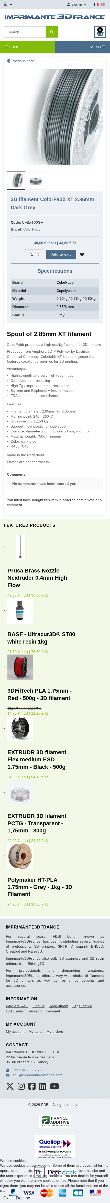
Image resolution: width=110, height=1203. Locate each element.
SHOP (13, 47)
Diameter (20, 307)
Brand (17, 282)
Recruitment (58, 1006)
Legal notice (82, 1006)
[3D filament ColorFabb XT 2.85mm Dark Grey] (55, 117)
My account (15, 1031)
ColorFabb (31, 229)
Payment (53, 1011)
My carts (35, 1031)
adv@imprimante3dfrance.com (35, 1075)
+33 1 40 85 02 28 (25, 1070)
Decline (23, 1198)
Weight (18, 298)
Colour (18, 315)
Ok (5, 1198)
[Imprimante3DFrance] (55, 17)
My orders (55, 1031)
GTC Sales (15, 1011)
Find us (38, 1006)
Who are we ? (17, 1006)
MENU (96, 47)
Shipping (35, 1011)
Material (19, 291)
